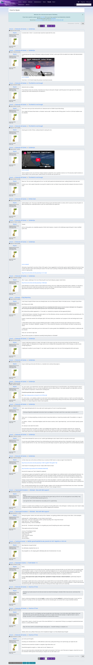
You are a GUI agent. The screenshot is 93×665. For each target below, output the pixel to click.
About (27, 4)
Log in (89, 2)
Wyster (15, 32)
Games (24, 2)
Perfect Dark (32, 199)
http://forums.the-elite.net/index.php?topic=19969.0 (33, 282)
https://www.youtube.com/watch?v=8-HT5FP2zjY (35, 395)
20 (48, 26)
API (27, 663)
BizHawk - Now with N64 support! (39, 490)
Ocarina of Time (33, 587)
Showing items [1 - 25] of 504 (73, 23)
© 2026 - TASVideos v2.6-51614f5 (15, 663)
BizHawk (17, 297)
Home (20, 2)
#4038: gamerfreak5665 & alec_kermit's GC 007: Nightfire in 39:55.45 (47, 541)
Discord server (39, 20)
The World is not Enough (36, 83)
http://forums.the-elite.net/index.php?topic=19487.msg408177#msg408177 (39, 462)
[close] (82, 14)
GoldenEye (32, 29)
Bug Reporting (26, 297)
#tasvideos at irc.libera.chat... (56, 20)
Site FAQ (43, 17)
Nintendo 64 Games (20, 29)
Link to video (25, 77)
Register (83, 2)
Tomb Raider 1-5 (32, 563)
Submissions (37, 2)
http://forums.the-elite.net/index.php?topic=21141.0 (33, 272)
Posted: (15, 30)
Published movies (20, 541)
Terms (24, 663)
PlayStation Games (20, 563)
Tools (44, 2)
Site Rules (53, 18)
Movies (30, 2)
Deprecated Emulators (21, 490)
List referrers (32, 663)
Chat (53, 2)
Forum (49, 2)
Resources (21, 4)
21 (51, 26)
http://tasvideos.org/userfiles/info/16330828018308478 (34, 468)
